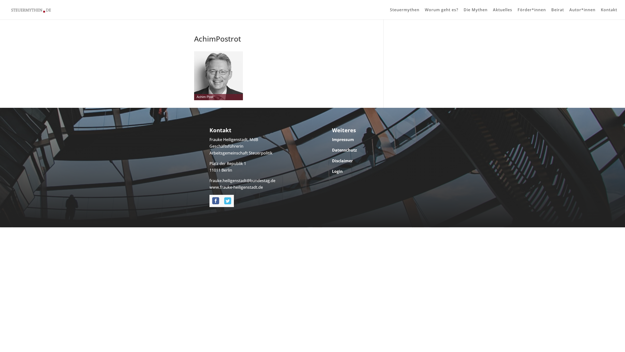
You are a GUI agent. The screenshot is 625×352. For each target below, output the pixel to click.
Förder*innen (532, 10)
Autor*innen (582, 10)
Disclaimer (342, 161)
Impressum (343, 139)
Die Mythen (476, 10)
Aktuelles (502, 10)
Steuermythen (404, 10)
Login (337, 171)
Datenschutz (344, 150)
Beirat (557, 10)
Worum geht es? (441, 10)
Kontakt (609, 10)
